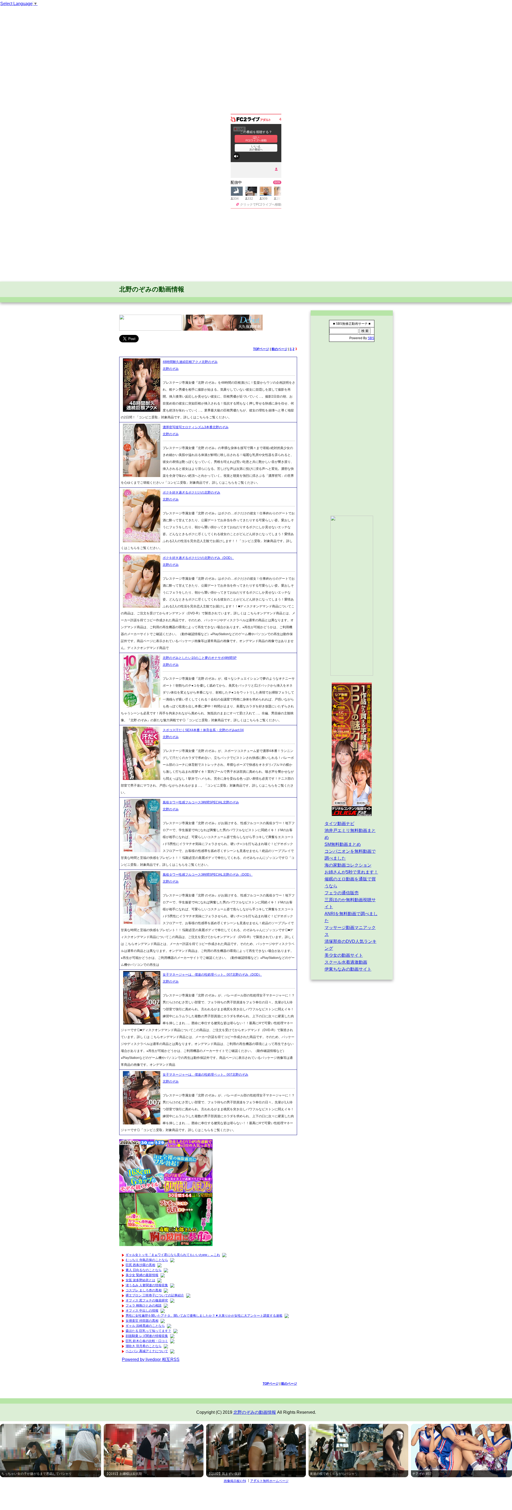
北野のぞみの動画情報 (151, 289)
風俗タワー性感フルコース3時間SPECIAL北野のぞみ (201, 802)
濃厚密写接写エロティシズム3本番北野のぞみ (196, 427)
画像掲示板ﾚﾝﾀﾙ (235, 1481)
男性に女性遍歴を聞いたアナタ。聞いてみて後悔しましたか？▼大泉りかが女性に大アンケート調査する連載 (204, 1315)
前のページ (279, 349)
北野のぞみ (171, 369)
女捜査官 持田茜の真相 (142, 1321)
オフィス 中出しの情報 (142, 1310)
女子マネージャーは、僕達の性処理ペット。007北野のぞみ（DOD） (212, 974)
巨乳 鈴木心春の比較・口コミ (147, 1341)
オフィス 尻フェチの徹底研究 (147, 1300)
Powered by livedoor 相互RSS (150, 1359)
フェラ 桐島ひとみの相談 (144, 1305)
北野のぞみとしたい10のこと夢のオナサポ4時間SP (200, 658)
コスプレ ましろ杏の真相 (144, 1290)
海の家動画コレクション (348, 865)
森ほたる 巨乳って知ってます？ (148, 1331)
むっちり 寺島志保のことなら (147, 1260)
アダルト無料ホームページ (269, 1481)
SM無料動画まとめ (343, 844)
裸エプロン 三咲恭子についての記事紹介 (155, 1295)
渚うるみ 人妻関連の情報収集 (147, 1285)
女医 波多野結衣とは (140, 1280)
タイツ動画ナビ (339, 823)
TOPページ (261, 349)
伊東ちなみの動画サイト (348, 969)
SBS (371, 338)
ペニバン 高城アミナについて (147, 1351)
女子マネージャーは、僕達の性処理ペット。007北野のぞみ (205, 1074)
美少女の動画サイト (344, 955)
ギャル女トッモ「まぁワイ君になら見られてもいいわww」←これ (173, 1255)
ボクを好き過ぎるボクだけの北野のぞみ (191, 492)
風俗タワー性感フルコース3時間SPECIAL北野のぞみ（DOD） (208, 874)
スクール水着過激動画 (346, 962)
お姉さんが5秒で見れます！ (351, 872)
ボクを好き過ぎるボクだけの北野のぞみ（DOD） (198, 558)
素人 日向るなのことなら (144, 1270)
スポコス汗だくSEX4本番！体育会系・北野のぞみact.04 (203, 730)
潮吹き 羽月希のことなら (144, 1346)
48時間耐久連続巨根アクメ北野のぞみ (190, 362)
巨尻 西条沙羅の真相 (140, 1265)
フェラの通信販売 (342, 893)
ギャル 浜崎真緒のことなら (145, 1326)
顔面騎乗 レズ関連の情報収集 (147, 1336)
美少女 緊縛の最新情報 (142, 1275)
